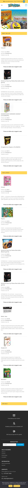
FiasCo (3, 218)
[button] (2, 5)
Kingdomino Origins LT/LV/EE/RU (10, 147)
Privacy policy (4, 455)
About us (3, 451)
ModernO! (4, 348)
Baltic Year (4, 316)
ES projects (4, 457)
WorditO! (3, 379)
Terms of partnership (6, 463)
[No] (26, 485)
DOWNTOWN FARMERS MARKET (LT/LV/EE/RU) (11, 114)
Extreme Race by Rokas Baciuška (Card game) (12, 81)
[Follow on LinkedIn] (24, 1)
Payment (3, 465)
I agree (10, 485)
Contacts (3, 453)
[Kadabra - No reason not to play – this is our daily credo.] (14, 5)
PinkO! (3, 187)
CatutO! (3, 48)
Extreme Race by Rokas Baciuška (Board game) (11, 251)
